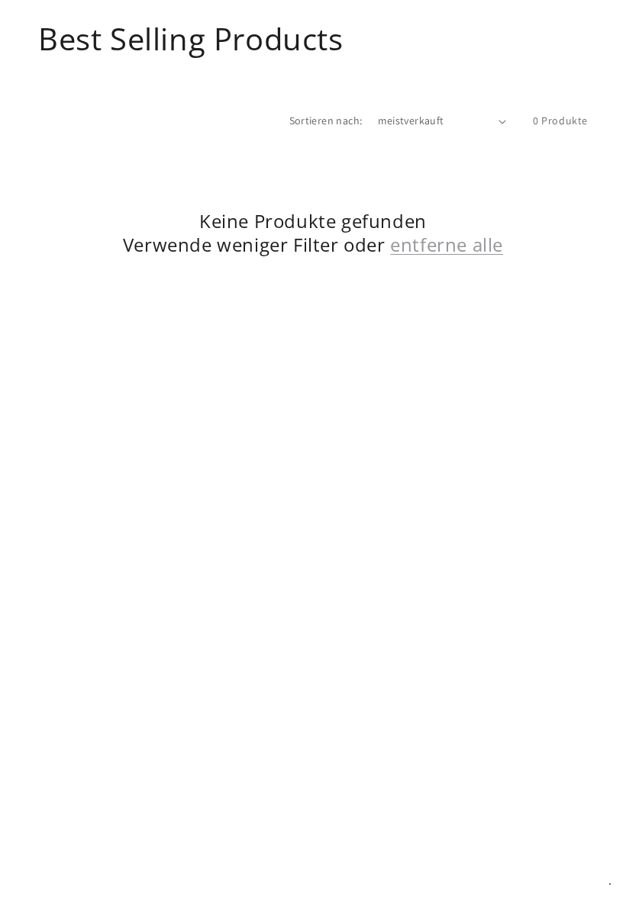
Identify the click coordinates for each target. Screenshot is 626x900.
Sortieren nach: (326, 120)
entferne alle (446, 244)
